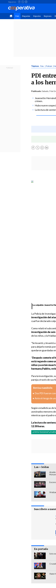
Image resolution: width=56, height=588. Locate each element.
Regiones (48, 16)
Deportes (37, 16)
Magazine (26, 16)
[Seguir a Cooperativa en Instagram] (26, 2)
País (17, 16)
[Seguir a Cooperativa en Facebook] (19, 2)
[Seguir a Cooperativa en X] (22, 2)
